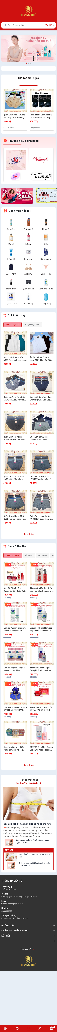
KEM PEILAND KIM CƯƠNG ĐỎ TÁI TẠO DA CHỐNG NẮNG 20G (41, 709)
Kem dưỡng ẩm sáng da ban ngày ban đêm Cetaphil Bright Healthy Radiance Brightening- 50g (14, 669)
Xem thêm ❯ (28, 783)
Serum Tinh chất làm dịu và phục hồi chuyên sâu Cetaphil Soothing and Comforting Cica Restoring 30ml (41, 629)
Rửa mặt (11, 259)
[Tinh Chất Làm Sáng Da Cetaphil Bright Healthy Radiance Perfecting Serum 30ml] (42, 653)
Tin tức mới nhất (28, 779)
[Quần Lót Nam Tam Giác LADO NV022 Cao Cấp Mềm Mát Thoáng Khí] (15, 462)
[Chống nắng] (46, 296)
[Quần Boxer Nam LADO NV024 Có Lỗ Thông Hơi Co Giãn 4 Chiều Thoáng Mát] (15, 502)
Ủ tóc (46, 244)
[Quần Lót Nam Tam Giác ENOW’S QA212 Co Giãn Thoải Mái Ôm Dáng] (15, 382)
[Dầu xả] (28, 237)
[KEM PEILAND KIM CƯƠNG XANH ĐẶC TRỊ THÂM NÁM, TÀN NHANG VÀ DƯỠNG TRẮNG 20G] (15, 693)
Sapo (34, 949)
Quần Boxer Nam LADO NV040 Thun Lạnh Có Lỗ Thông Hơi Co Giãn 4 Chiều (42, 478)
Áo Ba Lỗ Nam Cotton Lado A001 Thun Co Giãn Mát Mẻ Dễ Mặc (41, 358)
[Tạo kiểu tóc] (11, 296)
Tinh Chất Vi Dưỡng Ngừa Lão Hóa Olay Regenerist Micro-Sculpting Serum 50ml (41, 589)
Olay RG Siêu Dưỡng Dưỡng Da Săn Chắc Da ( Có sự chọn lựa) (14, 589)
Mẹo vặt (9, 850)
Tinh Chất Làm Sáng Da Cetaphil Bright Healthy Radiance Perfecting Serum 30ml (40, 669)
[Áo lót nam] (11, 266)
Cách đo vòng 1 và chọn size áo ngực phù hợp (35, 855)
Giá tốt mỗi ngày (28, 78)
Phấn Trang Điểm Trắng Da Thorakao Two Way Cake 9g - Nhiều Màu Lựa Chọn (41, 116)
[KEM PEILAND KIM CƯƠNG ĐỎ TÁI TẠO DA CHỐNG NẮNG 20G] (42, 693)
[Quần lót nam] (28, 281)
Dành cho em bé (46, 289)
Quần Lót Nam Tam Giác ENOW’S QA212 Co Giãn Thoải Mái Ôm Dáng (14, 398)
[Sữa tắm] (11, 222)
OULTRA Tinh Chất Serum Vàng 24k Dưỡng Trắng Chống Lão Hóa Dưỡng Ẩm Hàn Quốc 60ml (41, 748)
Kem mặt (28, 259)
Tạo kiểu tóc (11, 304)
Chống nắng (46, 304)
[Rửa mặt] (11, 252)
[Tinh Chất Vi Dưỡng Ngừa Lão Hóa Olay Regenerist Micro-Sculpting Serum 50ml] (42, 574)
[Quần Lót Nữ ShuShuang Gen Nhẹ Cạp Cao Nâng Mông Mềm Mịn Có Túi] (15, 100)
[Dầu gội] (11, 237)
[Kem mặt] (28, 252)
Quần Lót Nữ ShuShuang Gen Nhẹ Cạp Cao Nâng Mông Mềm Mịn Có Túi (14, 116)
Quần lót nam (28, 289)
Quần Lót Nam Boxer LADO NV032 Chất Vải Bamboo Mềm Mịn (39, 438)
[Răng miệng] (46, 252)
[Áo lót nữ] (28, 266)
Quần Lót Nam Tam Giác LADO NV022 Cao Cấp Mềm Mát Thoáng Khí (14, 478)
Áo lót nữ (28, 274)
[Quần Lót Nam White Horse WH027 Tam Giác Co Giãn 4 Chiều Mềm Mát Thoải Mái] (15, 422)
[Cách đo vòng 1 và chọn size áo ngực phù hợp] (11, 857)
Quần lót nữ (46, 274)
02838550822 (6, 911)
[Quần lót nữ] (46, 266)
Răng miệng (46, 259)
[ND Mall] (16, 165)
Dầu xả (28, 244)
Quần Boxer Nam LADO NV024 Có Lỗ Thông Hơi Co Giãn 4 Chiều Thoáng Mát (14, 517)
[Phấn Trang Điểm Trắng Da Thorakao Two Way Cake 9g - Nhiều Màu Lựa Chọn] (42, 100)
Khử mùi (46, 229)
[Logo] (28, 960)
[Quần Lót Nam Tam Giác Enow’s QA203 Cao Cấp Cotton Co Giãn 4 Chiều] (42, 382)
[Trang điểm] (11, 281)
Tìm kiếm (49, 25)
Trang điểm (11, 289)
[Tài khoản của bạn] (40, 1028)
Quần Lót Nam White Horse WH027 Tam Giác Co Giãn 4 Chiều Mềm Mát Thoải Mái (14, 438)
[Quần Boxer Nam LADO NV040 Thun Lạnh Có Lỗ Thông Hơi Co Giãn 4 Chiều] (42, 462)
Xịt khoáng (28, 304)
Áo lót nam (11, 274)
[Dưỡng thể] (28, 222)
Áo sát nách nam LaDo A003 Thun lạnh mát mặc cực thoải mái (14, 358)
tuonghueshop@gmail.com (12, 904)
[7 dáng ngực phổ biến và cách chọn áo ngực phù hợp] (11, 865)
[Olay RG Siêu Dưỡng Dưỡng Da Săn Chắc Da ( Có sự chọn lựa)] (15, 574)
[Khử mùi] (46, 222)
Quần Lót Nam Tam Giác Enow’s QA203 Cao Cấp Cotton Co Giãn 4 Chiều (40, 398)
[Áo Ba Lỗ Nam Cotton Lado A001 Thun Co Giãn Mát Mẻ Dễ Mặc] (42, 343)
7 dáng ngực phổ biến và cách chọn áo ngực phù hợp (34, 864)
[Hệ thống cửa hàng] (28, 1028)
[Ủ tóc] (46, 237)
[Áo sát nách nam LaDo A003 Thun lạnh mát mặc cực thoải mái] (15, 343)
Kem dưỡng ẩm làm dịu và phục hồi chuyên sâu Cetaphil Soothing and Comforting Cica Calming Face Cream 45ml (14, 629)
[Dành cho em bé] (46, 281)
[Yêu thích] (17, 1028)
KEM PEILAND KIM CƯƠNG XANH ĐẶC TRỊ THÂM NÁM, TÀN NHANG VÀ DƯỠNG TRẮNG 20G (15, 709)
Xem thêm (29, 534)
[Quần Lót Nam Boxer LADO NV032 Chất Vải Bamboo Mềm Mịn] (42, 422)
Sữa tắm (11, 229)
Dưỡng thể (28, 229)
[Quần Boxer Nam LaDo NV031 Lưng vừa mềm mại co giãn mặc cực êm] (42, 502)
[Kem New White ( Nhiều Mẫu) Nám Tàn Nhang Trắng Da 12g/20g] (15, 732)
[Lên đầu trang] (53, 1020)
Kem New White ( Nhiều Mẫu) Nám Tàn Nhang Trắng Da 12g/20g (13, 748)
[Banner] (28, 48)
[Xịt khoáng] (28, 296)
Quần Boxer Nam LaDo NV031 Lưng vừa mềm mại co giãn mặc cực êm (41, 517)
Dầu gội (11, 244)
